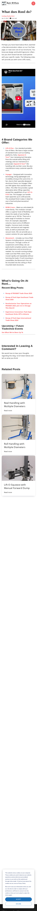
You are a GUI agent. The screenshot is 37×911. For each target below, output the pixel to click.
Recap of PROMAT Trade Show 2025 (19, 293)
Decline (18, 904)
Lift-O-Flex (10, 148)
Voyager (9, 174)
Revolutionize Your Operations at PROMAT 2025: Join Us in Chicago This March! (18, 305)
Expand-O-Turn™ (20, 164)
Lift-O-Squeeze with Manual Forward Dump (17, 486)
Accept (18, 899)
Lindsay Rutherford (8, 16)
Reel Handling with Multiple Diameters (14, 404)
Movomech (10, 238)
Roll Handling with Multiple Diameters (14, 445)
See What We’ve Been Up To (12, 332)
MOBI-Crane (10, 207)
